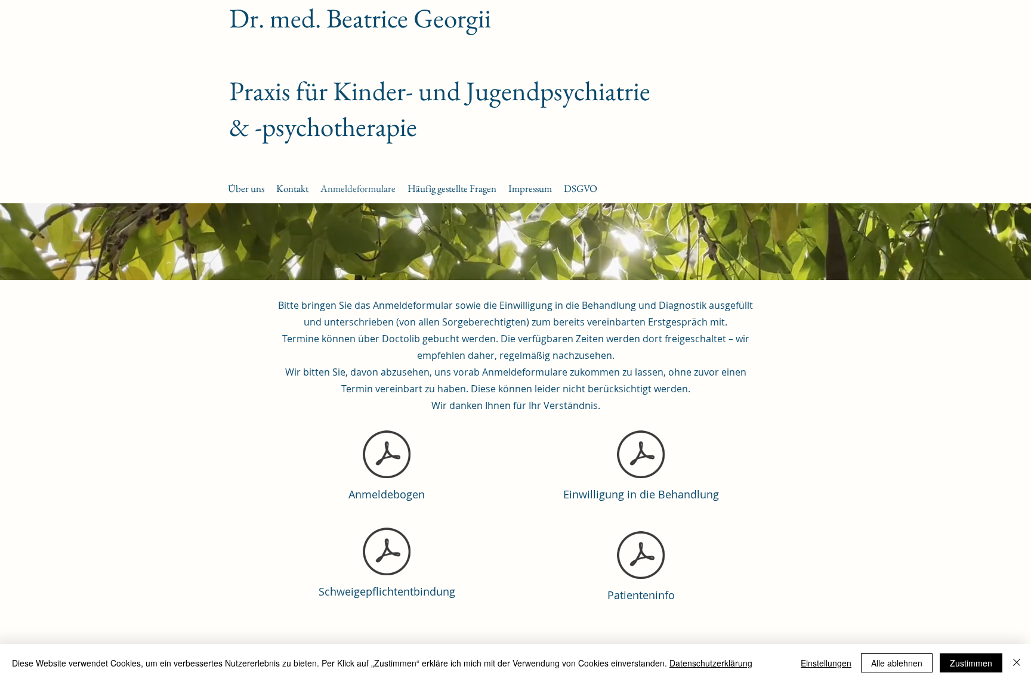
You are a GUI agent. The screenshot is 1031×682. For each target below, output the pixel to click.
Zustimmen (971, 663)
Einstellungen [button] (826, 663)
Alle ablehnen (896, 663)
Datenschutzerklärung (710, 663)
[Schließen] (1017, 662)
